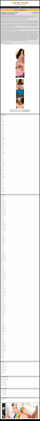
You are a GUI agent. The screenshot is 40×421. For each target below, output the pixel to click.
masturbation (3, 163)
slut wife (2, 175)
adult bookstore (3, 115)
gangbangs (2, 145)
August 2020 (3, 196)
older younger (3, 166)
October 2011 (3, 312)
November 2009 (3, 346)
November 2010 (3, 328)
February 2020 (3, 200)
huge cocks (2, 154)
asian (2, 118)
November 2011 (3, 310)
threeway (2, 182)
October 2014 (3, 258)
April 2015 (2, 249)
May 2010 (2, 337)
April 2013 (2, 285)
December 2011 (3, 309)
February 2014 (3, 270)
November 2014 (3, 257)
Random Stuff (3, 399)
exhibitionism (3, 139)
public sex (2, 172)
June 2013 (2, 282)
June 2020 (2, 197)
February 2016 (3, 236)
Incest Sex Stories (3, 382)
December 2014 (3, 255)
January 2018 (3, 208)
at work (3, 14)
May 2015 (2, 248)
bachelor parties (3, 124)
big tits (2, 127)
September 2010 (3, 331)
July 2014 (2, 263)
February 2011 (3, 324)
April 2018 (2, 206)
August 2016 (3, 230)
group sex (2, 148)
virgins (2, 185)
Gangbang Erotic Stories (4, 379)
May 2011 (2, 319)
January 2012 (3, 307)
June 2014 (2, 264)
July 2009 (2, 352)
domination (2, 136)
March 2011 (2, 322)
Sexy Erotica (3, 373)
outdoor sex (2, 169)
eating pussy (6, 14)
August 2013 (3, 279)
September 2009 (3, 349)
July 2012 (2, 298)
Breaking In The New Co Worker (9, 12)
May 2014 (2, 266)
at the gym (2, 121)
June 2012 (2, 300)
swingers (2, 178)
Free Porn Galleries (4, 370)
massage (2, 161)
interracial (13, 14)
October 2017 (3, 212)
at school (2, 120)
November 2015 (3, 239)
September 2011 (3, 313)
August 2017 (3, 215)
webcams (2, 188)
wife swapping (3, 191)
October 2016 (3, 227)
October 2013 (3, 276)
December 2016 (3, 224)
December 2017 (3, 209)
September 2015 (3, 242)
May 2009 (2, 355)
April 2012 (2, 303)
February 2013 (3, 288)
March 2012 (2, 304)
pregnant (2, 170)
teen (1, 181)
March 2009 (2, 358)
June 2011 (2, 318)
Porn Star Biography (4, 394)
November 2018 (3, 205)
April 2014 (2, 267)
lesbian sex (2, 160)
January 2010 (3, 343)
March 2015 (2, 251)
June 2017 (2, 218)
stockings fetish (3, 176)
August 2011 (3, 315)
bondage (2, 130)
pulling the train (3, 173)
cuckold (2, 133)
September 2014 (3, 260)
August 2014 (3, 261)
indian (2, 157)
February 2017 (3, 221)
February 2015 (3, 252)
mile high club (3, 164)
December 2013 (3, 273)
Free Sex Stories (20, 2)
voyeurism (2, 187)
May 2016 (2, 233)
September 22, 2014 (35, 12)
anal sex (2, 117)
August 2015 (3, 243)
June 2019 (2, 203)
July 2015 (2, 245)
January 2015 (3, 254)
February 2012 (3, 306)
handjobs (2, 151)
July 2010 (2, 334)
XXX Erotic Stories (3, 385)
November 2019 (3, 202)
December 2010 (3, 327)
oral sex (2, 167)
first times (10, 14)
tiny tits (2, 184)
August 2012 (3, 297)
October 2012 (3, 294)
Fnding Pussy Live (3, 391)
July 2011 (2, 316)
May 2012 (2, 301)
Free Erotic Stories (3, 367)
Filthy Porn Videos (3, 390)
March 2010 (2, 340)
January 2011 (3, 325)
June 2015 (2, 246)
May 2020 (2, 199)
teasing (2, 179)
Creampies (2, 364)
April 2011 (2, 321)
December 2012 (3, 291)
